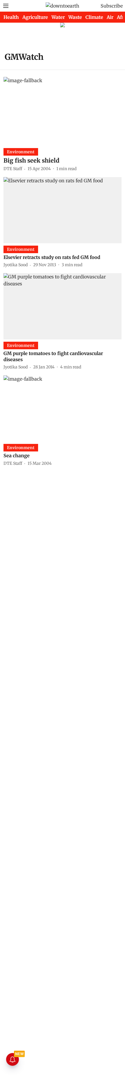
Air (110, 17)
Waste (75, 17)
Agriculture (35, 17)
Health (11, 17)
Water (58, 17)
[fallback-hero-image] (62, 110)
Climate (94, 17)
